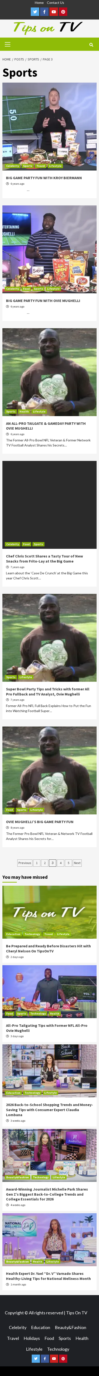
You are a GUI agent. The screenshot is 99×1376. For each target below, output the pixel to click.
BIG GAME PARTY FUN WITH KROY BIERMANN (44, 177)
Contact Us (55, 2)
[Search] (91, 44)
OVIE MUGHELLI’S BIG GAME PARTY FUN (40, 821)
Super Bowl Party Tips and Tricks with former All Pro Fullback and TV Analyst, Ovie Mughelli (47, 691)
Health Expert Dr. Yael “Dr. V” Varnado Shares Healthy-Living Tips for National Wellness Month (48, 1276)
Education (13, 934)
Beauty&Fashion (17, 1177)
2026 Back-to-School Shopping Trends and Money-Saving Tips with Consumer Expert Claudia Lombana (49, 1109)
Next (77, 863)
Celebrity (12, 166)
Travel (40, 166)
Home (39, 2)
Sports (27, 166)
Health (24, 411)
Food (26, 288)
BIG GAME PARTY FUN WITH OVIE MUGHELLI (43, 300)
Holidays (32, 1338)
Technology (32, 934)
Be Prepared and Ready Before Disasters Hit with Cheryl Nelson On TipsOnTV (48, 948)
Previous (25, 863)
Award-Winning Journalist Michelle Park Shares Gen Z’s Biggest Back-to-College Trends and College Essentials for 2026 (47, 1194)
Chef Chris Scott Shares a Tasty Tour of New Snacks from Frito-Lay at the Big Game (44, 559)
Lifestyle (55, 166)
